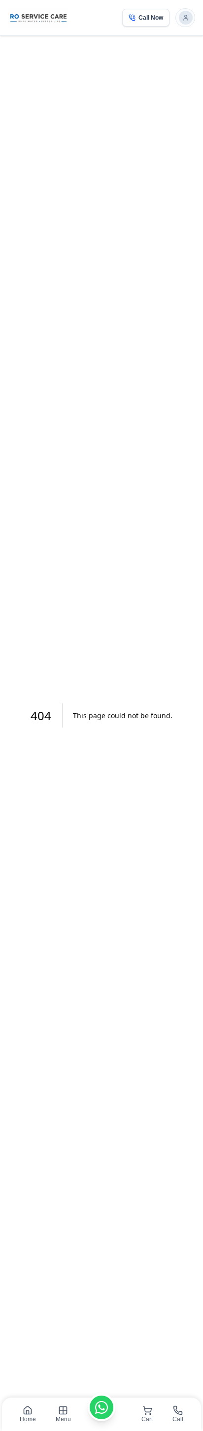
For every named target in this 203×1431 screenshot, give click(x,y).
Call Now (150, 17)
